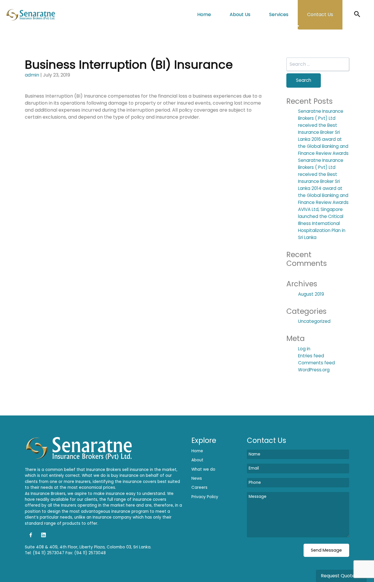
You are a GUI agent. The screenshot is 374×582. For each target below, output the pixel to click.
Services (278, 14)
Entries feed (311, 356)
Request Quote (338, 575)
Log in (304, 349)
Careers (199, 487)
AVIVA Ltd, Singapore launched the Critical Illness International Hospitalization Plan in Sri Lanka (321, 223)
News (196, 478)
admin (32, 75)
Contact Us (320, 14)
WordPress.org (314, 370)
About (197, 460)
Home (204, 14)
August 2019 (311, 294)
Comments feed (316, 363)
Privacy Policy (204, 497)
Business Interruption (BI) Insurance (129, 65)
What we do (203, 469)
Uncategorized (314, 321)
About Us (240, 14)
